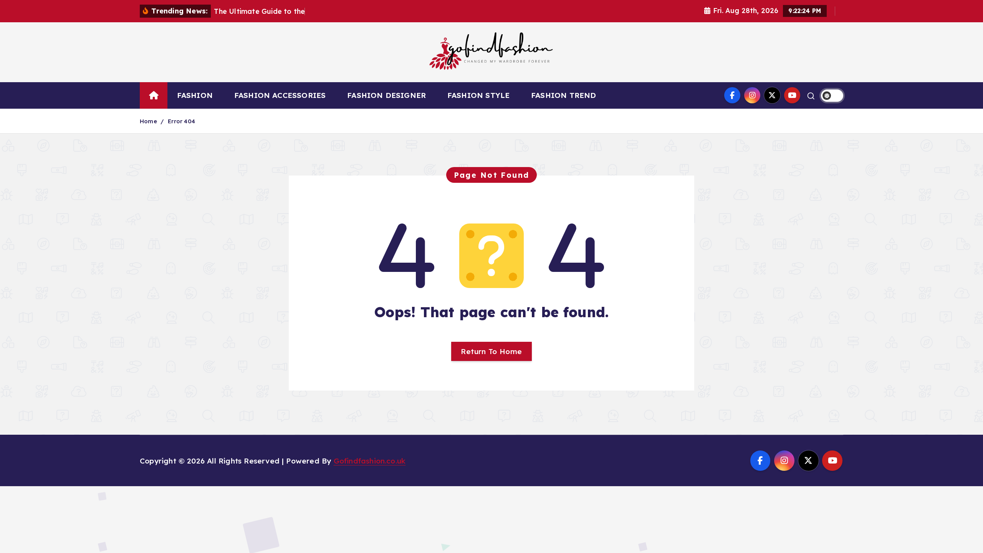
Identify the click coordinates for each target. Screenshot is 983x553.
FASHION (195, 95)
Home (148, 121)
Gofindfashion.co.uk (370, 460)
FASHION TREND (563, 95)
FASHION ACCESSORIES (280, 95)
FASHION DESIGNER (386, 95)
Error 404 (181, 121)
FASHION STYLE (478, 95)
